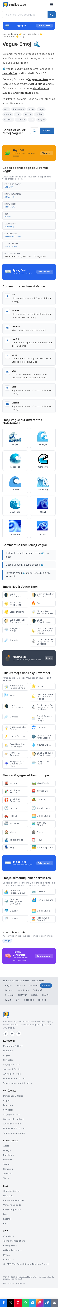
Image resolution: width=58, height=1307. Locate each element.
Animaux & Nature (12, 1073)
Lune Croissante (12, 595)
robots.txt (20, 1283)
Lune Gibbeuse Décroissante (42, 753)
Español (21, 985)
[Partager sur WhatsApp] (25, 1303)
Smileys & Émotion (12, 1069)
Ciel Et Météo (8, 36)
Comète (11, 640)
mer (18, 114)
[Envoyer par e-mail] (54, 1303)
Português (38, 990)
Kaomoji (7, 1218)
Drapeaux (8, 1050)
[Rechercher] (52, 14)
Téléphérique (13, 840)
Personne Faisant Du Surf (14, 891)
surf (31, 119)
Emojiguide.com (10, 34)
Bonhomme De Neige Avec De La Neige (42, 641)
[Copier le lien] (47, 1303)
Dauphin (11, 911)
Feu (36, 603)
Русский (9, 995)
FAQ (5, 1223)
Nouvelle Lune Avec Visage (41, 736)
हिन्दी (17, 999)
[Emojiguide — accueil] (6, 1014)
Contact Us (9, 1259)
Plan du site (8, 1283)
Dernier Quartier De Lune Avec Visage (42, 630)
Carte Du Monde (38, 824)
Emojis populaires (12, 1209)
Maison (10, 832)
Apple (6, 1145)
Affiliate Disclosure (12, 1250)
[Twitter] (12, 1033)
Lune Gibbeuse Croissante (15, 620)
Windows (7, 1159)
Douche (11, 918)
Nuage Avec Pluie (40, 762)
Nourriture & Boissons (14, 1078)
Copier (47, 130)
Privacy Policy (10, 1245)
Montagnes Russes (12, 791)
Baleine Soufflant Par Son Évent (13, 901)
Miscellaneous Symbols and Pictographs (25, 256)
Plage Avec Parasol (40, 918)
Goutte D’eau (41, 745)
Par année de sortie (13, 1200)
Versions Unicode (12, 1205)
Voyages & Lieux (11, 1064)
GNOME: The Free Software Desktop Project (26, 1264)
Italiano (9, 990)
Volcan (10, 783)
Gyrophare (39, 791)
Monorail (11, 823)
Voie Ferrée (40, 783)
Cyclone (38, 727)
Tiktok (6, 1178)
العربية (8, 999)
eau (6, 109)
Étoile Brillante (14, 612)
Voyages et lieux (31, 34)
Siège (10, 847)
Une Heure (12, 808)
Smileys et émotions (13, 1119)
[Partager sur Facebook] (3, 1303)
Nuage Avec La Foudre (15, 728)
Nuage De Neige (12, 629)
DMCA (6, 1254)
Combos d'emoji (11, 1191)
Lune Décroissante (41, 620)
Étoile (37, 686)
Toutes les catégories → (15, 1133)
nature (27, 114)
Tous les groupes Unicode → (17, 1083)
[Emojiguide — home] (15, 4)
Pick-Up (10, 816)
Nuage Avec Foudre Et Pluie (42, 612)
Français (46, 985)
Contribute (8, 1236)
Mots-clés (8, 1195)
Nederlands (23, 990)
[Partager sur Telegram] (32, 1303)
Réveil (37, 840)
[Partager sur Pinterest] (18, 1303)
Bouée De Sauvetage (12, 800)
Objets (6, 1055)
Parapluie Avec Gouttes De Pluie (14, 763)
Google (7, 1150)
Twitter (6, 1164)
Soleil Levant (40, 816)
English (8, 985)
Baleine (38, 891)
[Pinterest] (18, 1033)
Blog (5, 1214)
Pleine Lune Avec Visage (13, 603)
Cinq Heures (40, 808)
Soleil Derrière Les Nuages (14, 745)
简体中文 (22, 995)
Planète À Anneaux (12, 753)
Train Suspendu (42, 847)
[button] (29, 186)
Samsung (8, 1169)
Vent (9, 695)
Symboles (8, 1060)
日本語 (34, 995)
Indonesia (29, 999)
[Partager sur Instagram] (40, 1303)
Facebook (8, 1155)
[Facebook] (5, 1033)
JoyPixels (8, 1173)
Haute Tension (14, 736)
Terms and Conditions (14, 1241)
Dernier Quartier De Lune (42, 595)
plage (7, 940)
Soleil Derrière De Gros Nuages (41, 718)
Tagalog (42, 999)
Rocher (37, 832)
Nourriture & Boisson (13, 1128)
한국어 (45, 995)
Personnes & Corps (13, 1046)
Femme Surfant (42, 900)
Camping (38, 799)
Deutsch (33, 985)
